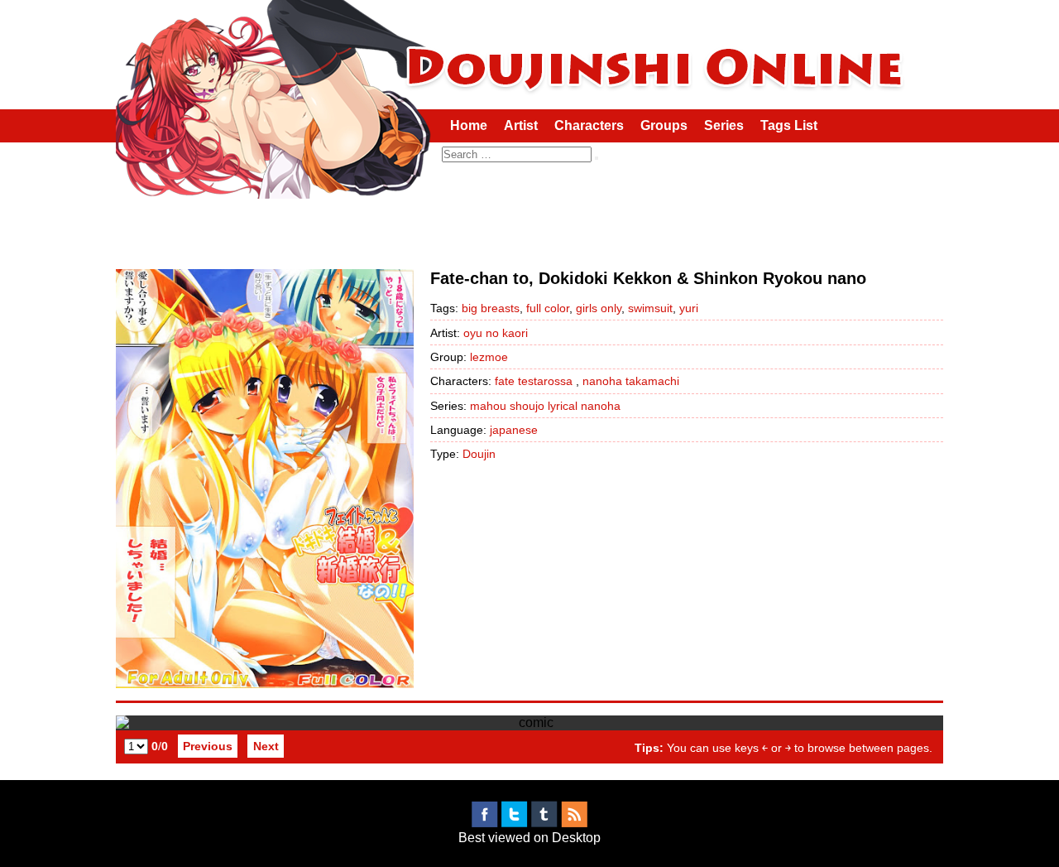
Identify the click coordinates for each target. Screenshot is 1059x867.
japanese (514, 429)
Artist (521, 125)
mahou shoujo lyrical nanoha (545, 405)
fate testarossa (534, 381)
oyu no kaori (495, 333)
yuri (688, 308)
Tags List (788, 125)
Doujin (479, 453)
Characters (589, 125)
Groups (664, 125)
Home (468, 125)
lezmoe (489, 357)
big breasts (491, 308)
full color (547, 308)
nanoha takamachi (630, 381)
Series (724, 125)
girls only (598, 308)
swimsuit (650, 308)
